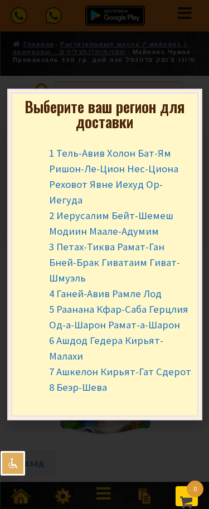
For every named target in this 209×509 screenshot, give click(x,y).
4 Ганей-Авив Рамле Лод (105, 293)
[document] (104, 254)
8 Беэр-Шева (78, 387)
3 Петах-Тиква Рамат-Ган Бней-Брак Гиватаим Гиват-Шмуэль (114, 262)
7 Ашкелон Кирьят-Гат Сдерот (120, 371)
